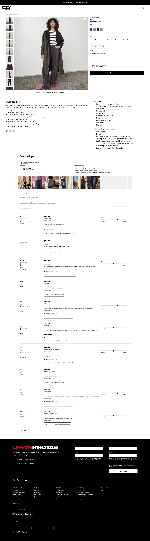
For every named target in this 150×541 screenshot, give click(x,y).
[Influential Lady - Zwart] (91, 29)
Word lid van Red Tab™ (129, 8)
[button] (142, 8)
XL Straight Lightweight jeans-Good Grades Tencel (65, 233)
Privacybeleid (131, 465)
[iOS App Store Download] (28, 513)
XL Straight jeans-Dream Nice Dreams (62, 424)
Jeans (14, 14)
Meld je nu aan (123, 471)
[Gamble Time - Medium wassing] (101, 29)
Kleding (7, 14)
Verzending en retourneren (97, 66)
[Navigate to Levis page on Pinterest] (18, 480)
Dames (11, 14)
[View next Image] (87, 53)
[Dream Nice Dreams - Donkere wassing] (98, 29)
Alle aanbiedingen (83, 2)
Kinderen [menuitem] (29, 8)
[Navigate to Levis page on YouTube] (26, 480)
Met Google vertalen (48, 226)
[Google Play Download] (17, 513)
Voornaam (77, 445)
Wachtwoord (112, 452)
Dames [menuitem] (23, 8)
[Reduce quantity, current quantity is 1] (135, 58)
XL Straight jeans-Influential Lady (61, 340)
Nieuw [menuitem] (13, 8)
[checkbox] (75, 459)
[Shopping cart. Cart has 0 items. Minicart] (146, 8)
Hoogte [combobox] (31, 202)
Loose (16, 14)
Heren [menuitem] (18, 8)
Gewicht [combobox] (41, 202)
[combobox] (122, 208)
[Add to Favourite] (84, 19)
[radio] (92, 39)
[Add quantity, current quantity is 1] (141, 58)
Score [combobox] (22, 202)
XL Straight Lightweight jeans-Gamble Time (63, 317)
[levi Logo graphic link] (6, 8)
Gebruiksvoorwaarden (114, 465)
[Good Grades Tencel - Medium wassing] (94, 29)
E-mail (76, 452)
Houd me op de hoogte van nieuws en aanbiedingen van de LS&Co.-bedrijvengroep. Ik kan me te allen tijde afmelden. (89, 459)
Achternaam (112, 445)
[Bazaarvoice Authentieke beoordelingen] (30, 163)
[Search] (139, 8)
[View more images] (9, 88)
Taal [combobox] (50, 202)
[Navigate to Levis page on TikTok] (22, 480)
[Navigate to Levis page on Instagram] (13, 480)
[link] (27, 528)
